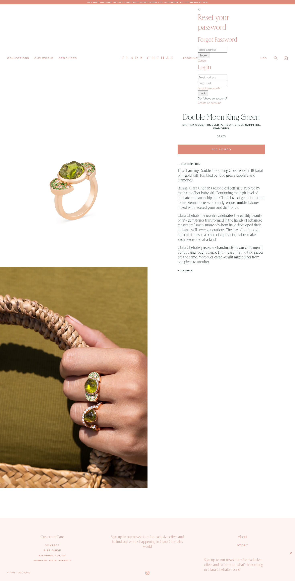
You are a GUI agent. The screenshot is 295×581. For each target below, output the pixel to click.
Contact (52, 545)
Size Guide (52, 550)
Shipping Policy (52, 555)
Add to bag (221, 149)
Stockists (68, 58)
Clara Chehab (23, 572)
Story (242, 545)
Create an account (209, 103)
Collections (18, 58)
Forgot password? (209, 88)
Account (190, 58)
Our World (44, 58)
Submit (204, 55)
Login (202, 93)
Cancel (202, 60)
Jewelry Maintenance (52, 560)
